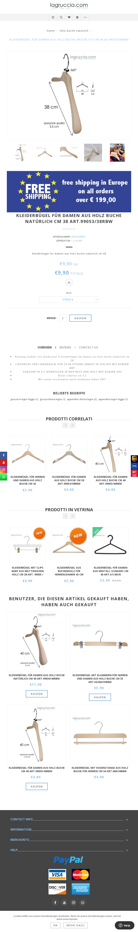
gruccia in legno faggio (23, 399)
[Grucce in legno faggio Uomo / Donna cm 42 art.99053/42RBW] (110, 545)
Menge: (51, 318)
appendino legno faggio (111, 399)
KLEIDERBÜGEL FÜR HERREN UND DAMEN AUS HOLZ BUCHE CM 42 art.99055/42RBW (111, 480)
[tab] (48, 347)
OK (55, 925)
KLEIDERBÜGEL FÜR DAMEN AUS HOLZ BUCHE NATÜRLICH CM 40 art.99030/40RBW (37, 676)
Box (69, 293)
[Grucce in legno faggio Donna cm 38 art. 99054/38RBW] (27, 454)
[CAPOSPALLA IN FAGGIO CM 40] (69, 454)
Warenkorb (77, 17)
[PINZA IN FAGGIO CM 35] (100, 641)
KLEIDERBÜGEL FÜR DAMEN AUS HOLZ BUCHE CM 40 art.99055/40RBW (69, 480)
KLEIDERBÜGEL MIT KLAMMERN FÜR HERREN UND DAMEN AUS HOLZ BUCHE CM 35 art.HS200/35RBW (100, 678)
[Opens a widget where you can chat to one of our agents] (124, 925)
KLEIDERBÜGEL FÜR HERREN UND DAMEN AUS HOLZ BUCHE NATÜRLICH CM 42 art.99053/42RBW (111, 571)
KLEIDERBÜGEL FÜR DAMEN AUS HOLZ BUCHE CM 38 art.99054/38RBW (27, 480)
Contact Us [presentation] (88, 347)
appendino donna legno (80, 399)
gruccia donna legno (51, 399)
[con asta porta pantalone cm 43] (27, 545)
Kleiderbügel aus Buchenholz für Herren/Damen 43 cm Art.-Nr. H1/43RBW (27, 571)
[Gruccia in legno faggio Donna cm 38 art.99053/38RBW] (21, 153)
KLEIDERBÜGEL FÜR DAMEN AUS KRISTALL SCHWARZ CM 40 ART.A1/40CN (69, 571)
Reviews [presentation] (65, 347)
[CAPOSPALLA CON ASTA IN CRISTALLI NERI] (69, 545)
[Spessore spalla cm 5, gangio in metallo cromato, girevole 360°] (36, 641)
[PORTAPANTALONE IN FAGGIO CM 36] (100, 734)
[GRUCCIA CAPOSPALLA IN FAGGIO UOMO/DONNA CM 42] (110, 454)
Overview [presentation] (45, 347)
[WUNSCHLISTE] (69, 17)
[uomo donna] (117, 153)
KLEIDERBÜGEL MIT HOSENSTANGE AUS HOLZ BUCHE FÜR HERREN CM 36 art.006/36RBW (100, 769)
